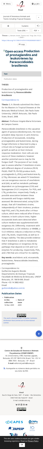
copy (22, 44)
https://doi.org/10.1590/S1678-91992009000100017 (21, 40)
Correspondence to (10, 100)
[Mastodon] (19, 405)
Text (6, 74)
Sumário (25, 26)
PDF (35, 30)
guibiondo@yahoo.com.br (13, 288)
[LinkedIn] (21, 405)
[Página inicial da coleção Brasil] (21, 388)
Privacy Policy (33, 441)
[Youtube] (26, 405)
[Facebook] (24, 405)
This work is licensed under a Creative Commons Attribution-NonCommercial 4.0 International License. (20, 320)
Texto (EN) (21, 30)
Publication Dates (10, 79)
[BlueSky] (16, 405)
